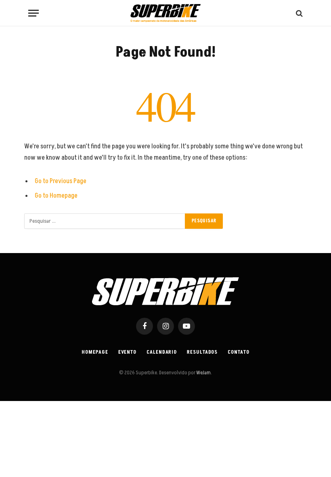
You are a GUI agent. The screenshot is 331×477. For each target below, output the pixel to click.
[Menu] (33, 13)
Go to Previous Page (60, 181)
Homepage (95, 352)
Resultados (202, 352)
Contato (238, 352)
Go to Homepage (56, 195)
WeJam (203, 372)
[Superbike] (165, 13)
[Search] (298, 13)
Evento (127, 352)
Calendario (162, 352)
